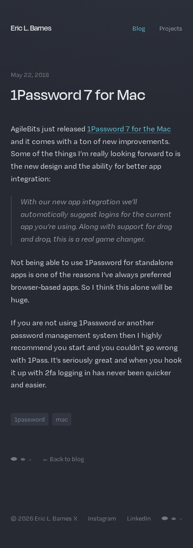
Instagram (102, 518)
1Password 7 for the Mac (129, 128)
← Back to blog (63, 459)
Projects (170, 28)
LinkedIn (139, 518)
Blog (138, 28)
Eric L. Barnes (31, 27)
